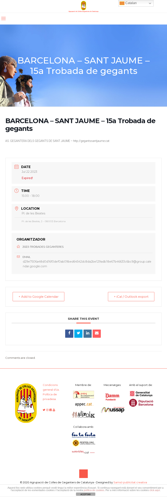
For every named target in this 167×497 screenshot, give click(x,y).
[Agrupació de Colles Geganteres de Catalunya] (83, 6)
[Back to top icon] (83, 473)
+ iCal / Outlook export (131, 297)
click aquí (154, 490)
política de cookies (94, 490)
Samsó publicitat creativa (130, 482)
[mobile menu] (3, 18)
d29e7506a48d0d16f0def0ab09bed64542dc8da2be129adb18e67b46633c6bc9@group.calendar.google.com (87, 264)
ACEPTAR (85, 494)
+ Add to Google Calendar (38, 297)
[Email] (97, 334)
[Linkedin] (88, 334)
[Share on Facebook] (69, 334)
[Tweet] (78, 334)
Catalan (130, 3)
